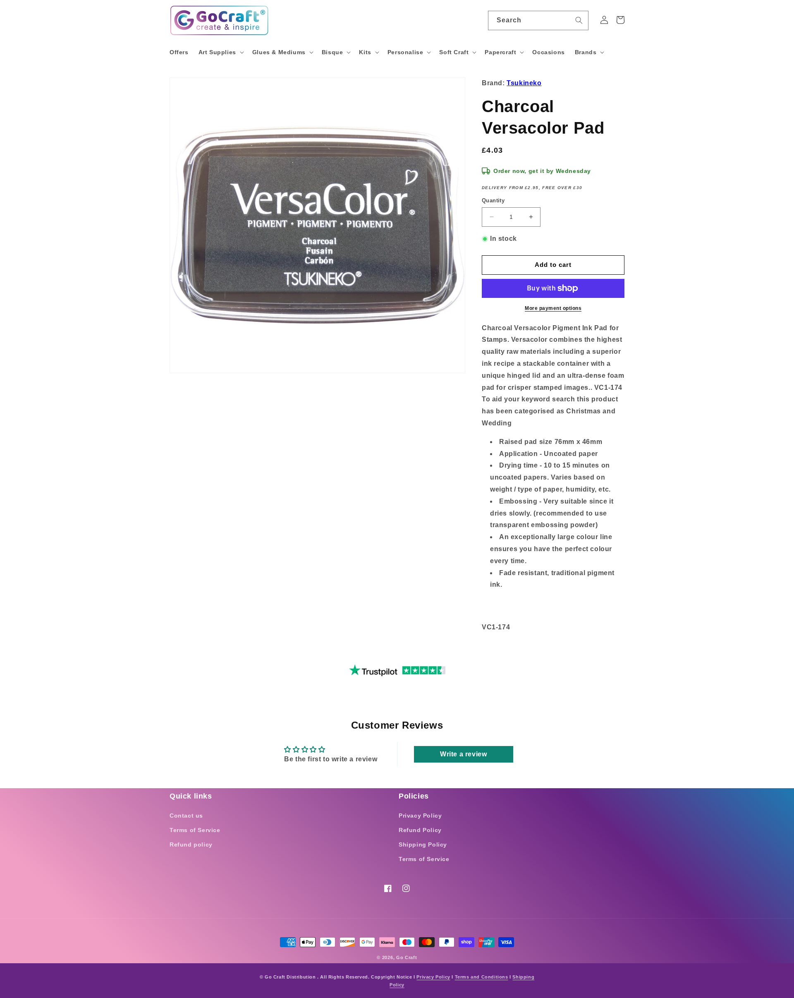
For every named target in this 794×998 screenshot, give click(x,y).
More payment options (553, 308)
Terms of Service (195, 830)
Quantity (493, 200)
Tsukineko (524, 82)
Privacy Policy (420, 815)
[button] (220, 52)
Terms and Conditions (481, 976)
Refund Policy (420, 830)
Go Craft (406, 957)
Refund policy (191, 844)
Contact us (186, 815)
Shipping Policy (423, 844)
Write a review (463, 754)
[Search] (579, 20)
